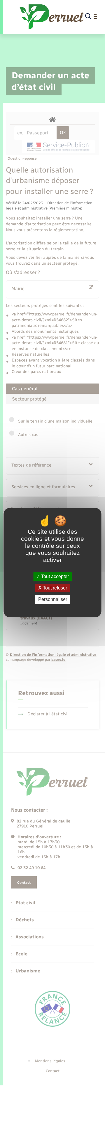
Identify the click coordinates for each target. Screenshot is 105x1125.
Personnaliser (52, 599)
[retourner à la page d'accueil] (52, 17)
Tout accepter (54, 576)
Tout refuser (54, 587)
